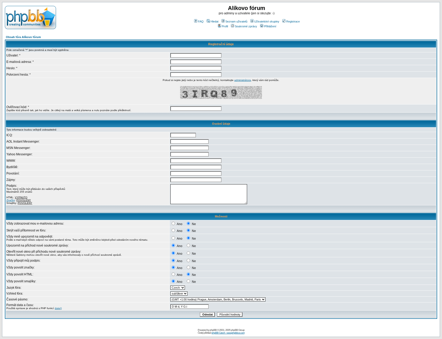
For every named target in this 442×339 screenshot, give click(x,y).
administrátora (242, 80)
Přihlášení (270, 26)
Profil (225, 26)
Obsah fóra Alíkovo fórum (23, 37)
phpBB (213, 330)
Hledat (214, 21)
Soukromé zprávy (246, 26)
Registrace (293, 21)
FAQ (201, 21)
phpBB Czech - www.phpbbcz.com (228, 332)
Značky (10, 200)
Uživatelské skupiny (266, 21)
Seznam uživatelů (236, 21)
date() (58, 308)
